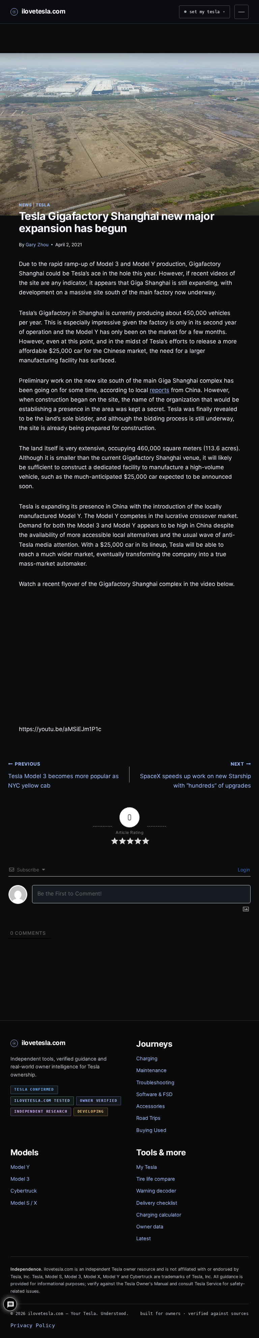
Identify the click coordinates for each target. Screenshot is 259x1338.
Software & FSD (154, 1094)
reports (159, 390)
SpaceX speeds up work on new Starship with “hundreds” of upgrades (195, 775)
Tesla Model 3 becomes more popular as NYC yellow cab (63, 775)
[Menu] (241, 12)
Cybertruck (23, 1191)
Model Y (20, 1167)
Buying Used (151, 1130)
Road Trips (148, 1118)
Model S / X (23, 1203)
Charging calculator (158, 1215)
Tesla (43, 204)
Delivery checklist (156, 1203)
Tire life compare (155, 1179)
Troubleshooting (155, 1083)
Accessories (150, 1106)
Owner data (149, 1227)
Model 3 (19, 1179)
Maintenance (151, 1070)
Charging (146, 1059)
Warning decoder (156, 1191)
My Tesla (146, 1167)
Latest (143, 1238)
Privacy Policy (32, 1325)
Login (243, 869)
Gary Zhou (37, 244)
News (25, 204)
